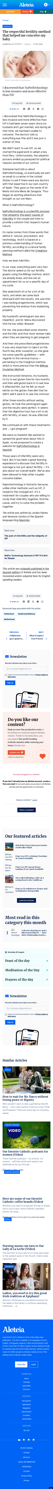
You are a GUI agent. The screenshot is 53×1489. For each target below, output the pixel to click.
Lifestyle (26, 1382)
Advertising (26, 1419)
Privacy (26, 1480)
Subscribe (10, 11)
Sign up (10, 683)
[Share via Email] (38, 109)
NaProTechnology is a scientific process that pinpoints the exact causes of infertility (26, 215)
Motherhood (9, 619)
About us (26, 1457)
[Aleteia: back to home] (26, 5)
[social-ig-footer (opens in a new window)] (34, 1440)
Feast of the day (17, 961)
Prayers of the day (19, 980)
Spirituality (26, 1386)
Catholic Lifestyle (12, 1125)
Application (26, 1404)
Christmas (9, 1266)
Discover (26, 1389)
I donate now (15, 752)
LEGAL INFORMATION (26, 1462)
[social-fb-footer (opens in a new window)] (24, 1440)
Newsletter (26, 1401)
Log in (34, 800)
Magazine (26, 1408)
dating (7, 1070)
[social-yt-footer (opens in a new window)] (19, 1440)
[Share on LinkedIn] (29, 109)
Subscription (26, 1412)
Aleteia (27, 44)
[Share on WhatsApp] (43, 109)
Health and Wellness (26, 614)
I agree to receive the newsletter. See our (28, 676)
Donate (26, 11)
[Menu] (9, 4)
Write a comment (26, 810)
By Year (27, 1430)
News (26, 1378)
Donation (26, 1415)
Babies (8, 1219)
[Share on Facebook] (24, 109)
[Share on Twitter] (33, 109)
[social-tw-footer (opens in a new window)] (29, 1440)
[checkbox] (6, 675)
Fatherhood (9, 614)
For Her (6, 20)
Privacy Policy (26, 1476)
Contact (26, 1471)
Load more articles (26, 900)
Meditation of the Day (22, 970)
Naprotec (24, 520)
